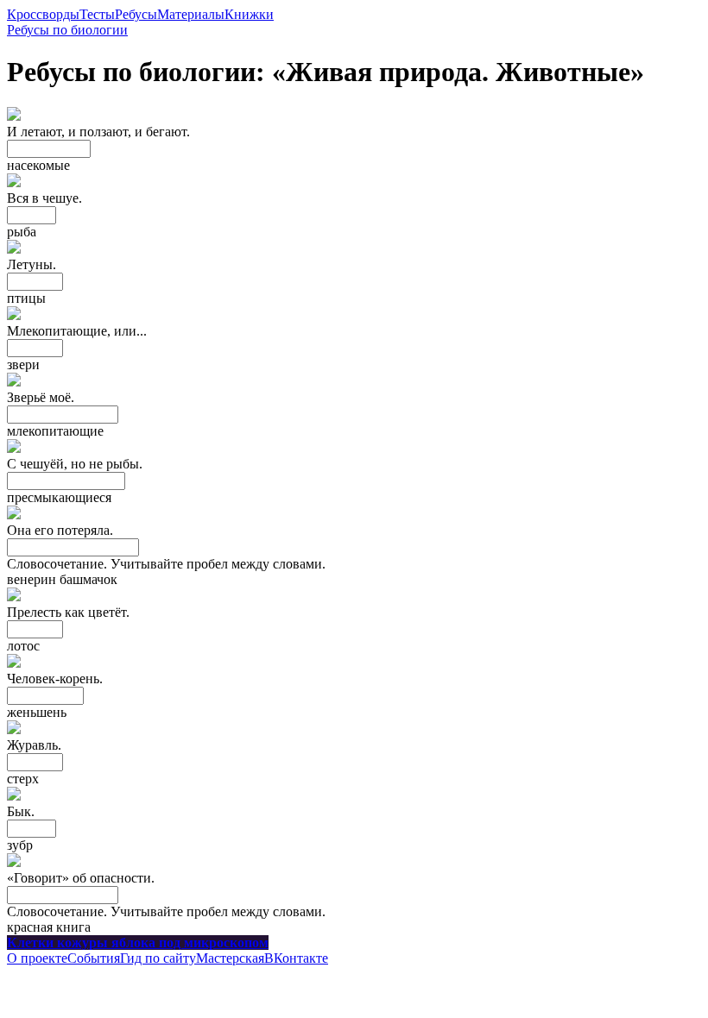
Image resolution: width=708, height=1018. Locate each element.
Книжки (249, 14)
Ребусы (136, 14)
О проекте (37, 958)
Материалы (190, 14)
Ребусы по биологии (67, 29)
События (93, 958)
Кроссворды (43, 14)
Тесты (97, 14)
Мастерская (230, 958)
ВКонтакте (296, 958)
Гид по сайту (158, 958)
